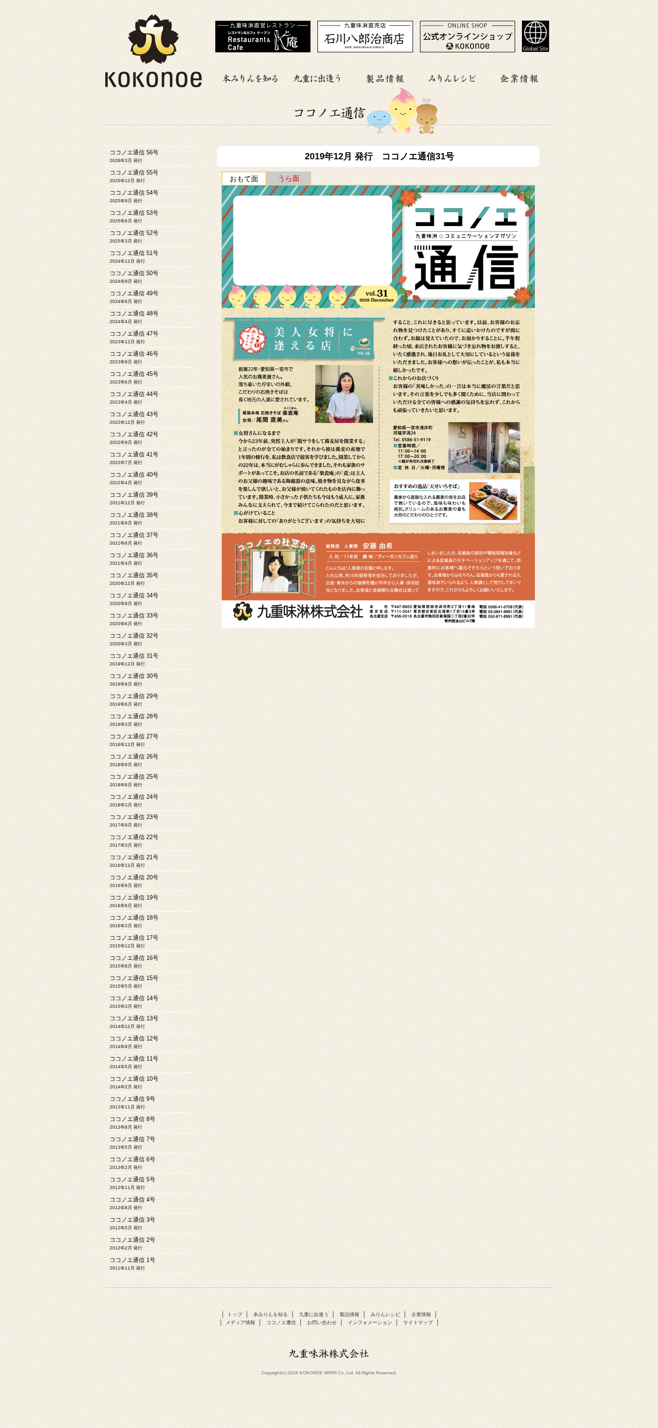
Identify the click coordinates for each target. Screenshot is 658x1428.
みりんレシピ (452, 77)
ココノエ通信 (281, 1322)
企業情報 (519, 77)
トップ (234, 1314)
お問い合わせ (322, 1322)
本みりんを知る (250, 77)
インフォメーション (370, 1322)
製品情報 (385, 77)
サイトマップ (418, 1322)
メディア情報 (240, 1322)
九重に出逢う (317, 77)
